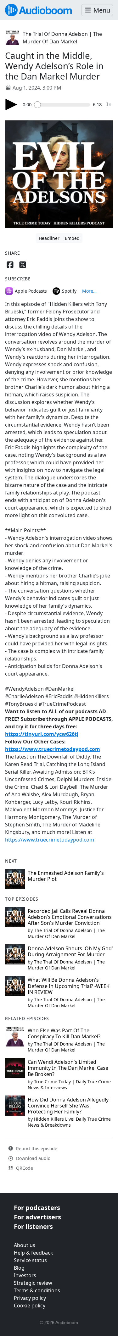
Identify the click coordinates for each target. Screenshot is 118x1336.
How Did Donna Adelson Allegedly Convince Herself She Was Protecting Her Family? (68, 1105)
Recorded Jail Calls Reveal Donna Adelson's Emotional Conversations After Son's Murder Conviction (70, 917)
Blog (19, 1267)
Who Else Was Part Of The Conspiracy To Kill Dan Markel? (64, 1033)
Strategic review (33, 1282)
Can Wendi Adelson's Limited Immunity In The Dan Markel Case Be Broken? (68, 1067)
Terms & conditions (37, 1290)
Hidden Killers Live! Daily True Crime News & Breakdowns (69, 1122)
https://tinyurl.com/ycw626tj (41, 734)
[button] (97, 10)
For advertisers (37, 1217)
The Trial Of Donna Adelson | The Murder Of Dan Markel (66, 933)
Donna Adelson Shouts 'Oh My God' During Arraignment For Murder (70, 951)
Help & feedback (33, 1252)
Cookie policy (29, 1305)
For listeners (33, 1226)
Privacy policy (30, 1298)
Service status (30, 1260)
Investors (25, 1275)
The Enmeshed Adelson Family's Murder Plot (66, 876)
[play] (11, 104)
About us (24, 1245)
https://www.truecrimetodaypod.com (52, 749)
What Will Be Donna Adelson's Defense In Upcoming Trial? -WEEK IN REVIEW (69, 985)
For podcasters (37, 1207)
